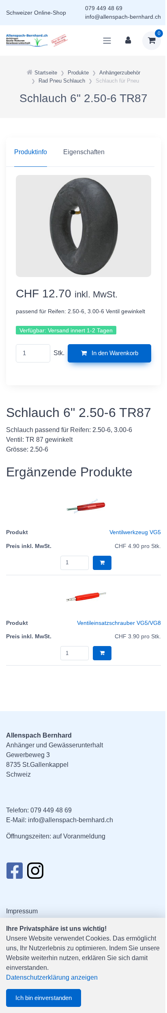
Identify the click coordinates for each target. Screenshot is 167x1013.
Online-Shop (50, 12)
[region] (83, 152)
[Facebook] (14, 873)
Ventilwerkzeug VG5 (135, 532)
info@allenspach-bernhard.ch (123, 16)
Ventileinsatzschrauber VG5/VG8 (119, 623)
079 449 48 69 (103, 8)
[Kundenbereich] (128, 40)
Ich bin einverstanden (43, 997)
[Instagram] (35, 873)
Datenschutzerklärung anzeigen (52, 977)
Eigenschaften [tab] (84, 151)
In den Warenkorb (114, 352)
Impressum (22, 911)
